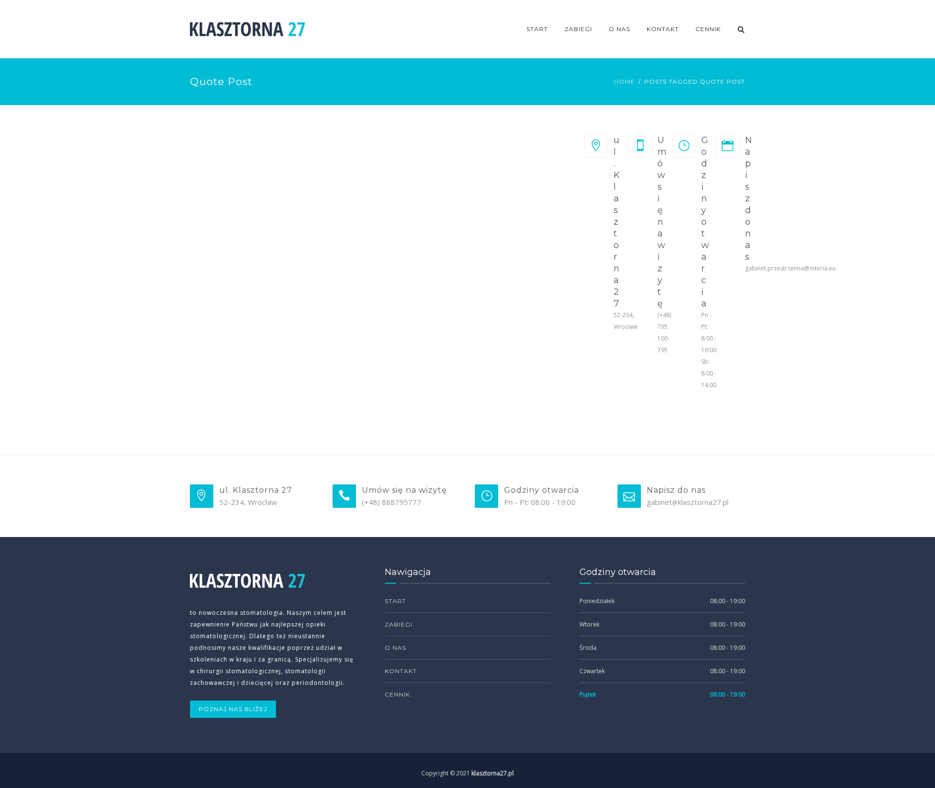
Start (537, 29)
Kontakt (663, 29)
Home (624, 81)
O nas (619, 29)
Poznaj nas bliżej (233, 709)
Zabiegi (578, 29)
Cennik (708, 29)
